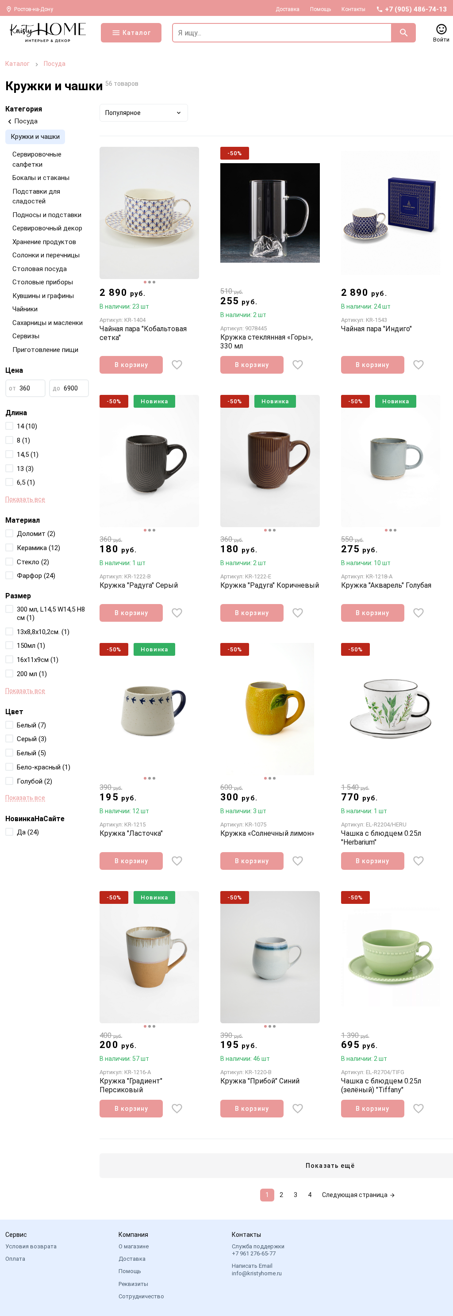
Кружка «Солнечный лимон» (267, 833)
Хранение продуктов (44, 242)
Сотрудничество (141, 1296)
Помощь (320, 9)
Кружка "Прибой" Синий (259, 1081)
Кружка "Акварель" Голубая (386, 585)
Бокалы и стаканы (40, 178)
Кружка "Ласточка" (131, 833)
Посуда (54, 63)
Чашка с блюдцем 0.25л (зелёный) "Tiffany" (381, 1085)
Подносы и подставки (46, 215)
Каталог (17, 63)
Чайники (25, 309)
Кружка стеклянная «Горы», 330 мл (266, 341)
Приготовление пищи (45, 350)
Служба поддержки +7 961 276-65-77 (258, 1250)
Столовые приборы (42, 282)
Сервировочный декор (47, 228)
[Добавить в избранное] (177, 365)
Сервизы (25, 336)
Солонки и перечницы (46, 255)
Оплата (15, 1258)
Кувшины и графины (43, 296)
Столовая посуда (39, 269)
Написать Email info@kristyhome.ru (257, 1269)
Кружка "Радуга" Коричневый (269, 585)
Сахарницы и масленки (47, 323)
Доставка (287, 9)
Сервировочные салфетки (36, 159)
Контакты (353, 9)
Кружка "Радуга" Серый (139, 585)
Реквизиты (133, 1284)
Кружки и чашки (35, 137)
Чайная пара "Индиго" (376, 329)
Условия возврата (31, 1246)
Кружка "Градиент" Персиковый (131, 1085)
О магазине (134, 1246)
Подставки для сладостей (36, 196)
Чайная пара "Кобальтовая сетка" (143, 333)
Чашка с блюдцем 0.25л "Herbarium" (381, 837)
